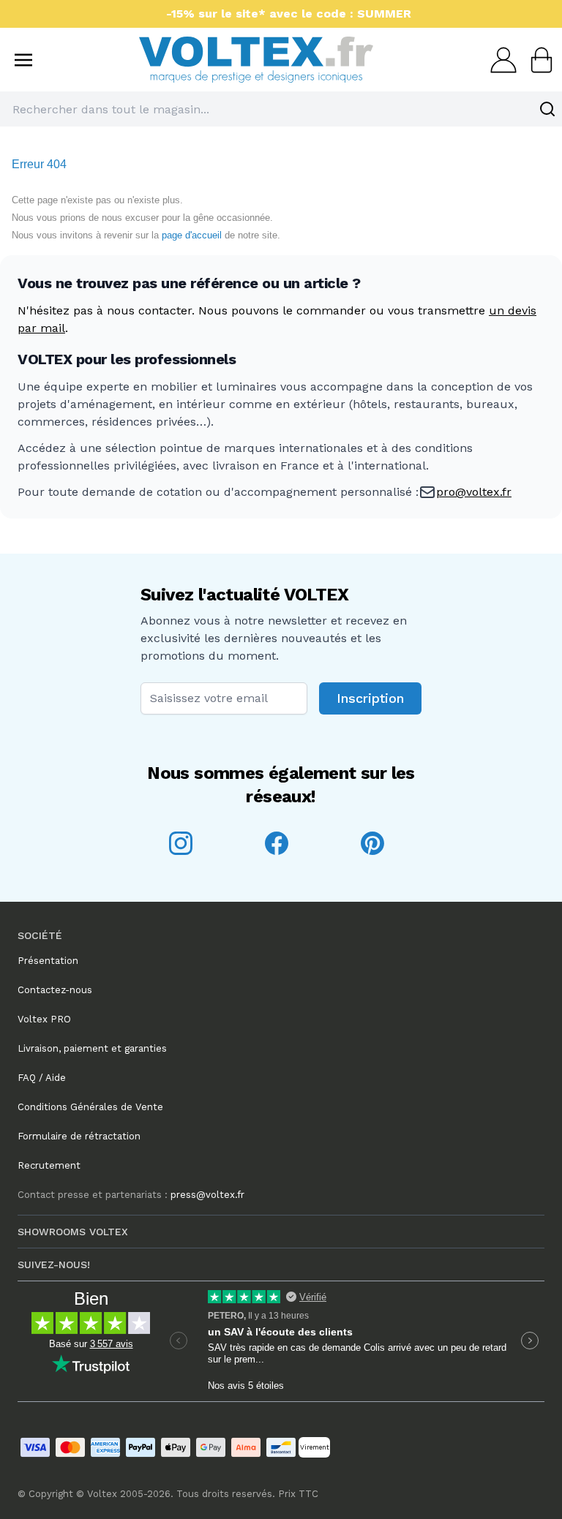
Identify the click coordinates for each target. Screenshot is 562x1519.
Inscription (370, 698)
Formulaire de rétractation (79, 1136)
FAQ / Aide (42, 1077)
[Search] (547, 109)
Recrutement (49, 1165)
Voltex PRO (44, 1019)
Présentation (48, 960)
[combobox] (281, 109)
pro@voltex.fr (474, 492)
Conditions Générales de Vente (90, 1106)
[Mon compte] (499, 60)
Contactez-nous (55, 989)
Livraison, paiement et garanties (92, 1048)
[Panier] (537, 60)
